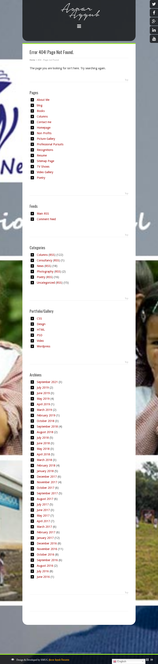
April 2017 (43, 521)
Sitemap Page (45, 161)
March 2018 (44, 460)
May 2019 (43, 398)
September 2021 (47, 382)
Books (41, 111)
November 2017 (47, 482)
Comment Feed (46, 219)
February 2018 (46, 465)
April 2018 (43, 454)
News (40, 266)
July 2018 (43, 437)
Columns (42, 116)
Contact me (44, 122)
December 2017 (47, 476)
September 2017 (47, 493)
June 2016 (43, 576)
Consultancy (44, 260)
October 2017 (45, 487)
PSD (39, 335)
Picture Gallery (46, 138)
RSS (52, 254)
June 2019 (43, 393)
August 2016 (45, 565)
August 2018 (45, 432)
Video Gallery (45, 172)
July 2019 (43, 387)
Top (126, 80)
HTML (41, 329)
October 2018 (45, 421)
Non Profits (44, 133)
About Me (43, 99)
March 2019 (44, 409)
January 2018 (45, 471)
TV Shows (43, 166)
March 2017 (44, 526)
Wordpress (43, 346)
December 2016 (47, 543)
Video (40, 340)
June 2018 (43, 443)
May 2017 (43, 515)
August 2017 (45, 499)
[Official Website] (79, 16)
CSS (39, 318)
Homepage (43, 127)
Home (32, 60)
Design (41, 324)
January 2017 (45, 537)
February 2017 (46, 532)
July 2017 (43, 504)
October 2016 (45, 554)
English (121, 661)
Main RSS (43, 213)
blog (39, 105)
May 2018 (43, 448)
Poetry (41, 177)
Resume (42, 155)
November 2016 (47, 549)
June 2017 (43, 510)
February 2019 (46, 415)
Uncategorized (46, 282)
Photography (45, 271)
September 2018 (47, 426)
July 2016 (43, 571)
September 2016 (47, 560)
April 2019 (43, 404)
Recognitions (45, 150)
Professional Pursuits (50, 144)
